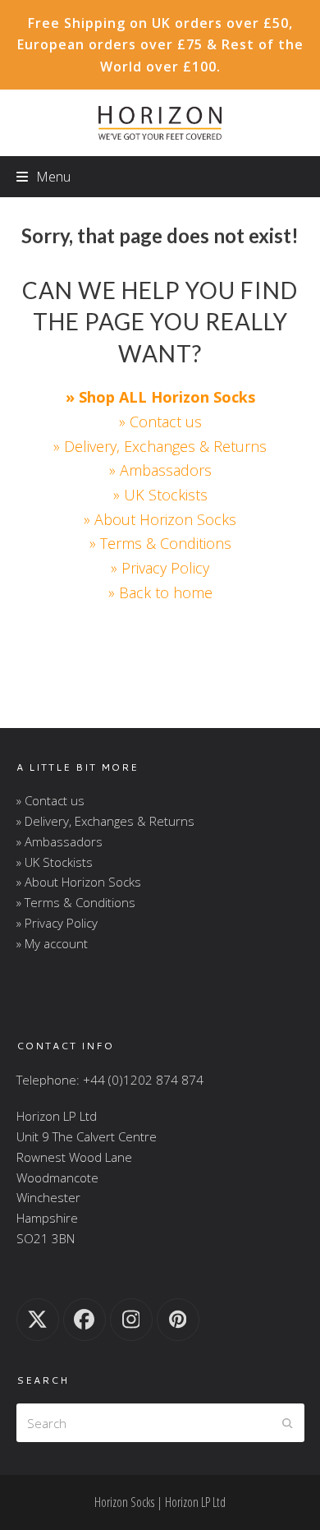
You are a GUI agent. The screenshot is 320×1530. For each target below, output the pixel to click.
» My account (52, 943)
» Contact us (160, 421)
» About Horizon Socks (160, 519)
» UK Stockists (160, 495)
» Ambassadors (160, 470)
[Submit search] (287, 1423)
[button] (43, 177)
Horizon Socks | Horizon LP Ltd (160, 1502)
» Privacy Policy (160, 568)
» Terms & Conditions (160, 543)
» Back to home (160, 592)
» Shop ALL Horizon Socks (160, 397)
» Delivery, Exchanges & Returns (160, 446)
